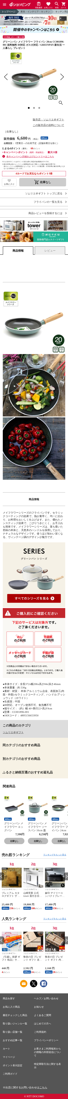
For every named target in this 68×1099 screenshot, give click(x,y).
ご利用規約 (40, 1032)
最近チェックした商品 (15, 1015)
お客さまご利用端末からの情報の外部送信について (47, 1052)
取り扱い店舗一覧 (12, 1032)
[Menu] (4, 4)
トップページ (8, 11)
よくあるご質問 (42, 1015)
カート (6, 1048)
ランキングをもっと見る (54, 855)
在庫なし (14, 841)
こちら (43, 1087)
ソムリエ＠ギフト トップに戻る (43, 193)
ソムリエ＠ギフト (13, 732)
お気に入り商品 (11, 1007)
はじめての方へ (42, 1023)
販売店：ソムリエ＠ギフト (48, 119)
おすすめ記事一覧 (12, 1040)
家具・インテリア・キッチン (35, 11)
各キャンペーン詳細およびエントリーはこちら (30, 156)
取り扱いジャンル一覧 (15, 1023)
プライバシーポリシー (46, 1040)
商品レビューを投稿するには (45, 213)
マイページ (9, 1057)
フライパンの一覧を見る (48, 202)
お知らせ (39, 1007)
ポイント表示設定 (12, 1065)
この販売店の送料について (48, 125)
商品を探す (9, 998)
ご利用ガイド (10, 1074)
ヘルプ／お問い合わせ (46, 998)
